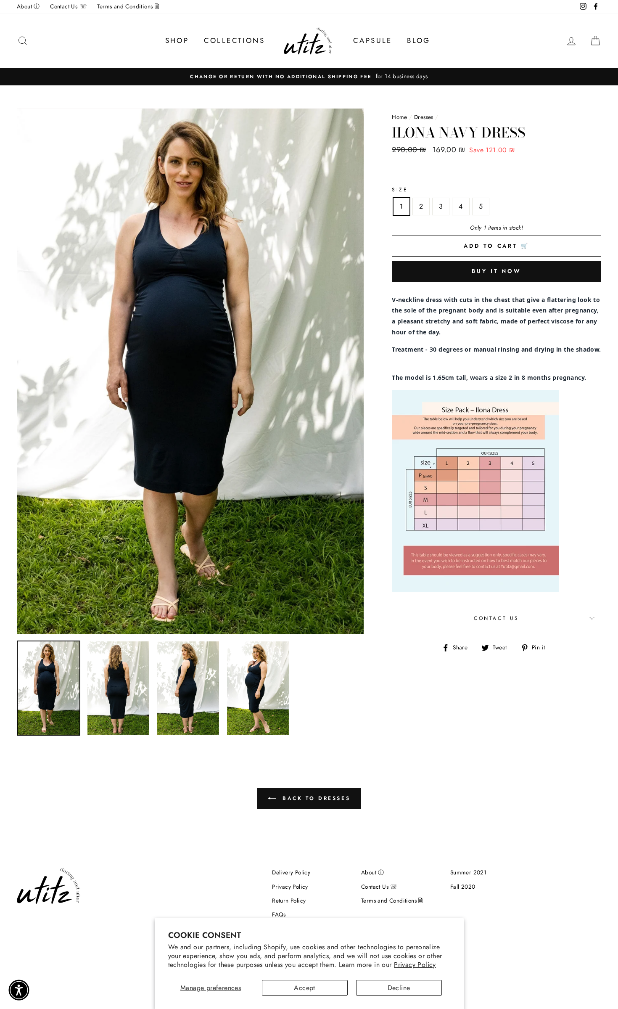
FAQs (279, 914)
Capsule (372, 40)
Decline (399, 988)
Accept (304, 988)
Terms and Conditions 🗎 (128, 6)
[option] (309, 76)
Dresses (423, 117)
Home (399, 117)
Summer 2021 (468, 872)
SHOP (177, 40)
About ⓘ (28, 6)
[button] (18, 990)
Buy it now (496, 271)
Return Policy (289, 900)
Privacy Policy (415, 964)
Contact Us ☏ (68, 6)
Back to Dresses (315, 798)
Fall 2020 (462, 886)
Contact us (496, 618)
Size (400, 189)
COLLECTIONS (234, 40)
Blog (418, 40)
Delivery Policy (291, 872)
